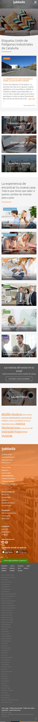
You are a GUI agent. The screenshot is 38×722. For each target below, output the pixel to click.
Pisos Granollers (6, 659)
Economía (6, 58)
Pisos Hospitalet (6, 662)
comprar (5, 418)
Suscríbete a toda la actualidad (19, 379)
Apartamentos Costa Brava (8, 577)
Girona (12, 566)
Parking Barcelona (6, 589)
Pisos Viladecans (6, 697)
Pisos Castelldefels (6, 636)
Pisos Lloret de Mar (6, 666)
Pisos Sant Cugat (6, 688)
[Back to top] (33, 717)
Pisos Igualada (5, 664)
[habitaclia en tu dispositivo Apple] (8, 553)
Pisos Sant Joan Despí (7, 690)
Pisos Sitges (5, 692)
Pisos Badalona (5, 650)
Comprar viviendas (6, 638)
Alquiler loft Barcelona (7, 603)
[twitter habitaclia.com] (3, 542)
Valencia (4, 570)
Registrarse (5, 470)
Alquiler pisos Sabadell (7, 619)
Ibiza (19, 568)
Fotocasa (4, 714)
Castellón (12, 570)
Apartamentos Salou (7, 582)
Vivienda (7, 435)
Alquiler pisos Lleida (7, 612)
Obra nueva (5, 494)
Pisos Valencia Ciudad (7, 657)
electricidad (5, 424)
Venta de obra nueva (7, 702)
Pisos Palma (4, 669)
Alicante (20, 570)
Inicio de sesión (6, 467)
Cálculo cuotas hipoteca (9, 513)
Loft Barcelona (5, 586)
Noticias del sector (7, 460)
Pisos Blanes (5, 652)
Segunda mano (6, 497)
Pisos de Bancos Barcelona (8, 596)
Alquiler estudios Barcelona (9, 600)
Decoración (27, 420)
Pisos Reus (4, 673)
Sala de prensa (6, 462)
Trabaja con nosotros (8, 481)
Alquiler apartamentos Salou (9, 593)
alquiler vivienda (27, 414)
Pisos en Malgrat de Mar (8, 575)
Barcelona (4, 566)
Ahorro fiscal (5, 518)
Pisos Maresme (5, 591)
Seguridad (5, 710)
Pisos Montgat (5, 681)
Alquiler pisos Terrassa (7, 617)
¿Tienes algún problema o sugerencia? (15, 560)
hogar (17, 427)
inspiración (8, 431)
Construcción (11, 420)
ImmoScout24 (19, 714)
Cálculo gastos (6, 516)
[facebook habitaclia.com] (6, 542)
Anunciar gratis (6, 473)
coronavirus (19, 420)
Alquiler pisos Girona (7, 610)
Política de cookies (28, 708)
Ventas (24, 432)
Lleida (28, 566)
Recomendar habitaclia (8, 484)
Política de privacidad (16, 708)
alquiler (6, 414)
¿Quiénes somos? (7, 454)
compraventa (14, 418)
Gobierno (12, 424)
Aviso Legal (5, 708)
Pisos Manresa (5, 676)
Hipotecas (7, 427)
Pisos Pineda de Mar (7, 671)
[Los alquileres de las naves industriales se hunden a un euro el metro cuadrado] (19, 66)
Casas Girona (5, 629)
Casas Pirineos (5, 579)
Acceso (4, 534)
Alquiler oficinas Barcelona (8, 605)
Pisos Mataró (5, 678)
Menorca (12, 568)
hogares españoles (25, 428)
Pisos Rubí (4, 683)
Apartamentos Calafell (7, 622)
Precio (17, 431)
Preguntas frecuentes (8, 457)
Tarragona (20, 566)
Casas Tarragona (6, 633)
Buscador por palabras (8, 503)
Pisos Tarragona (6, 695)
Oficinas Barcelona (6, 648)
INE (31, 428)
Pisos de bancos (6, 505)
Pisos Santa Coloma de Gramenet (10, 699)
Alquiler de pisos (6, 598)
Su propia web (6, 532)
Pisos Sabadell (5, 685)
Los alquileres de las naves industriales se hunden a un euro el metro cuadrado (18, 80)
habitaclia (11, 714)
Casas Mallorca (5, 631)
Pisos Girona (5, 643)
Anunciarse (5, 529)
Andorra (26, 568)
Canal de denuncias (15, 710)
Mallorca (4, 568)
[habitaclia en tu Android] (21, 553)
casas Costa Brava (6, 624)
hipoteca (20, 423)
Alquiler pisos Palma (7, 615)
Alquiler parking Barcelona (8, 608)
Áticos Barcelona (6, 584)
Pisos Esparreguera (6, 641)
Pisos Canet (5, 655)
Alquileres (17, 414)
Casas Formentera (6, 626)
